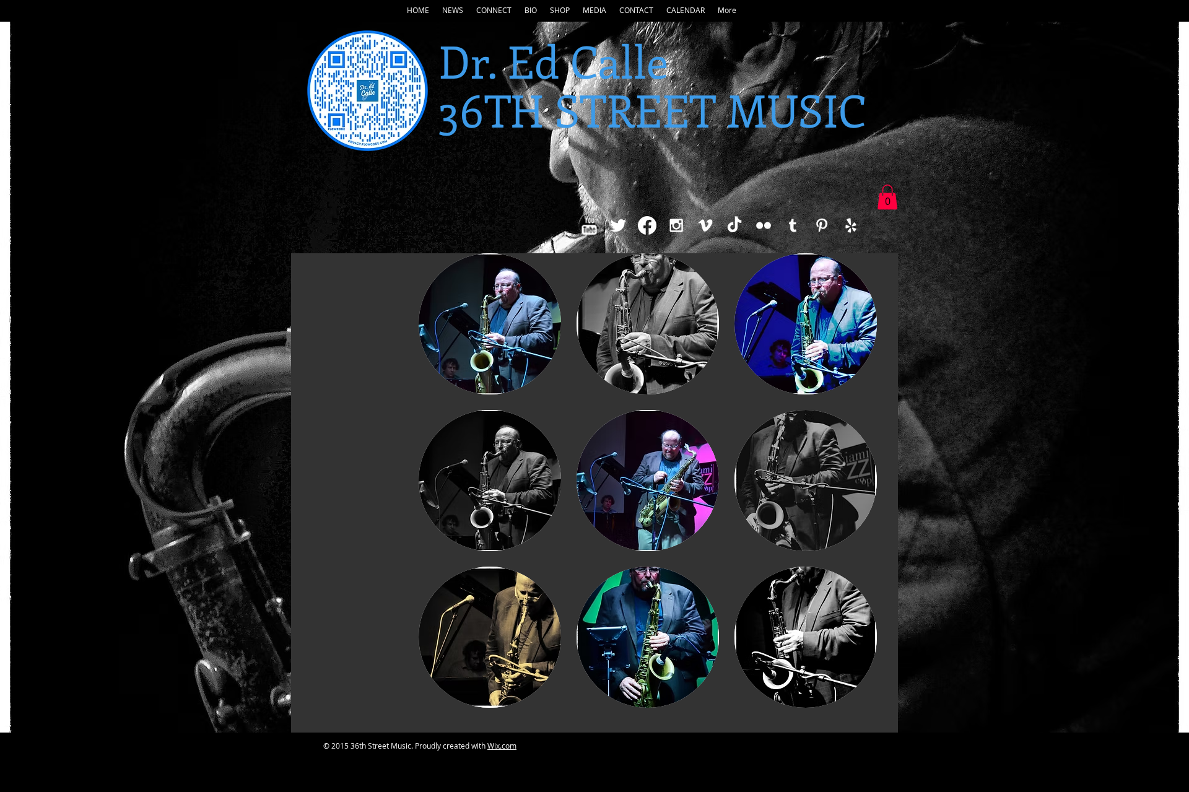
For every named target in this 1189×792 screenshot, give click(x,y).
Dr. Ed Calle (553, 60)
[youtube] (589, 225)
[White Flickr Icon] (763, 225)
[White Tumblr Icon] (792, 225)
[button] (452, 10)
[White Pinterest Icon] (821, 225)
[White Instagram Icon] (676, 225)
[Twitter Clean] (618, 225)
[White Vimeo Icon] (705, 225)
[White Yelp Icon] (851, 225)
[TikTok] (734, 225)
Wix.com (501, 746)
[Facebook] (647, 225)
